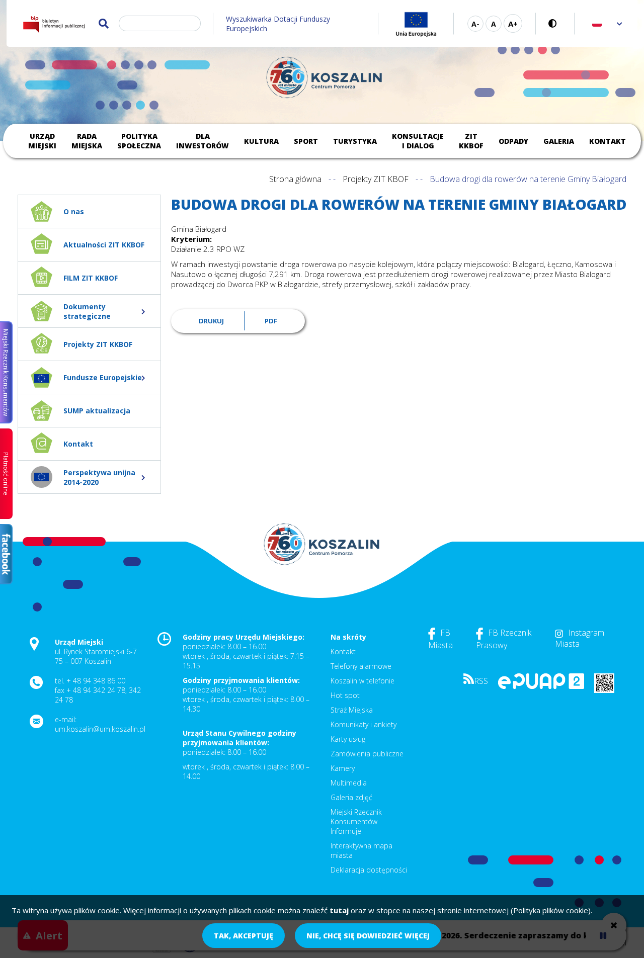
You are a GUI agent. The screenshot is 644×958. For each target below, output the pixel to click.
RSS (481, 680)
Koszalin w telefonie (362, 680)
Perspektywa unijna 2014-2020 (99, 477)
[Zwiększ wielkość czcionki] (513, 23)
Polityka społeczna (139, 140)
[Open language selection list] (619, 23)
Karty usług (348, 739)
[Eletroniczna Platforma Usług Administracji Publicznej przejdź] (541, 686)
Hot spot (345, 695)
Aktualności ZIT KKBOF (103, 244)
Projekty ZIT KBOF (376, 179)
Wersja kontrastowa (555, 23)
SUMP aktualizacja (96, 410)
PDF (271, 320)
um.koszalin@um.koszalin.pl (100, 729)
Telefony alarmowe (361, 666)
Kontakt (607, 141)
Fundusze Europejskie (102, 377)
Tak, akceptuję (243, 935)
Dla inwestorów (202, 140)
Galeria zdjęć (351, 797)
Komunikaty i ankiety (363, 724)
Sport (306, 141)
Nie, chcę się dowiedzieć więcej (368, 935)
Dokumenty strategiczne (87, 311)
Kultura (261, 141)
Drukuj (211, 320)
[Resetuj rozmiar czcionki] (494, 24)
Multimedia (349, 783)
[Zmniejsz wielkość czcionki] (475, 24)
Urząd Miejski (42, 140)
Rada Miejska (86, 140)
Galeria (558, 141)
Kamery (343, 768)
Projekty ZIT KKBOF (97, 344)
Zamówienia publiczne (367, 753)
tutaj (339, 910)
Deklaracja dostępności (369, 870)
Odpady (513, 141)
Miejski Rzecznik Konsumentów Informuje (356, 821)
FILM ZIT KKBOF (90, 278)
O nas (73, 211)
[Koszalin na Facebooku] (6, 554)
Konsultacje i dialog (418, 140)
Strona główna (295, 179)
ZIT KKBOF (471, 140)
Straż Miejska (352, 710)
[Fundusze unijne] (416, 23)
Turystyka (355, 141)
